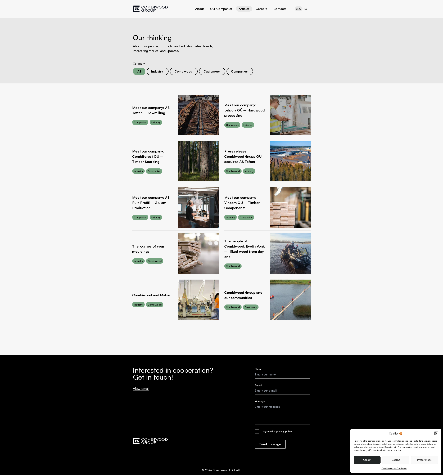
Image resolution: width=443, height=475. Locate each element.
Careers (261, 9)
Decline (395, 459)
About (199, 9)
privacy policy (284, 431)
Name (258, 369)
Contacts (279, 9)
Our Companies (221, 9)
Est (307, 8)
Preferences (424, 459)
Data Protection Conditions (394, 468)
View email (141, 388)
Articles (244, 9)
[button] (436, 433)
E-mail (258, 385)
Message (260, 401)
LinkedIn (236, 470)
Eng (298, 8)
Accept (367, 459)
